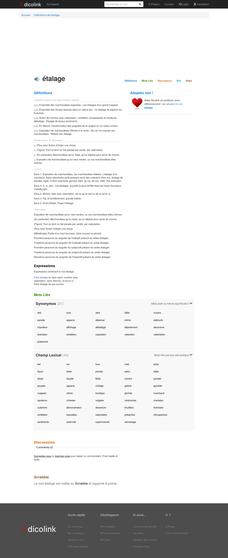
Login (185, 4)
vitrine (128, 320)
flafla (127, 312)
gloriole (128, 393)
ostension (130, 334)
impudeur (42, 327)
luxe (68, 312)
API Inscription (108, 526)
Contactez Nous (141, 546)
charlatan (158, 400)
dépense (100, 320)
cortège (99, 385)
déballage (100, 327)
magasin (41, 393)
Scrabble (81, 483)
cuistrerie (42, 407)
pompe (99, 371)
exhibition (71, 334)
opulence (42, 400)
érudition (129, 407)
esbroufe (158, 320)
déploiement (131, 327)
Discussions (165, 80)
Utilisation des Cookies (145, 539)
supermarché (102, 422)
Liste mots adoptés (78, 546)
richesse (70, 400)
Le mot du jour (75, 526)
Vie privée (138, 533)
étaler (40, 378)
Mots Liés (147, 80)
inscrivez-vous (62, 456)
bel (39, 364)
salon (127, 371)
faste (69, 371)
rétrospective (160, 414)
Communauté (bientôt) (145, 526)
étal (39, 312)
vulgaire (99, 400)
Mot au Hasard (75, 533)
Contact (169, 4)
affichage (71, 327)
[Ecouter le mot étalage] (37, 79)
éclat (156, 364)
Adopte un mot (75, 539)
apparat (70, 320)
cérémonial (130, 400)
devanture (159, 327)
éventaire (42, 334)
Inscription (202, 4)
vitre (97, 312)
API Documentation (110, 533)
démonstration (74, 407)
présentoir (42, 341)
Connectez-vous (42, 456)
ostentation (159, 334)
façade (70, 378)
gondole (158, 385)
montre (157, 312)
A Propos (153, 4)
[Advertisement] (114, 45)
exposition (100, 334)
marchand (159, 393)
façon (40, 371)
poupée (41, 385)
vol (67, 364)
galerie (128, 385)
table (156, 371)
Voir (178, 80)
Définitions (131, 80)
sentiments (43, 422)
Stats (189, 80)
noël (127, 364)
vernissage (130, 422)
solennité (71, 422)
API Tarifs (105, 539)
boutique (100, 393)
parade (41, 320)
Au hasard (53, 4)
